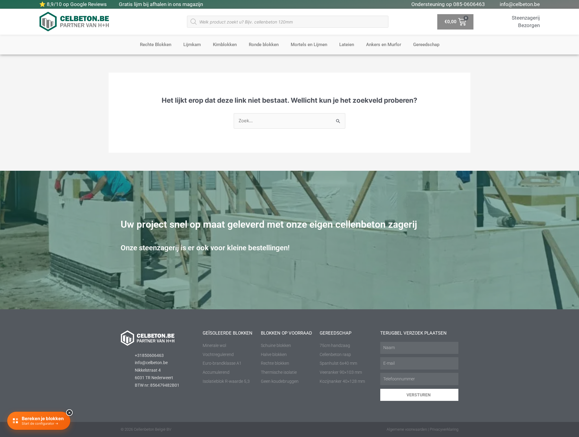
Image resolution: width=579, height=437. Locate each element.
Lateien (346, 44)
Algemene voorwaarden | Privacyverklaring (422, 429)
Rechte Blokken (155, 44)
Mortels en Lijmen (309, 44)
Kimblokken (225, 44)
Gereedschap (426, 44)
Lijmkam (192, 44)
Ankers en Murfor (383, 44)
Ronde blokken (264, 44)
